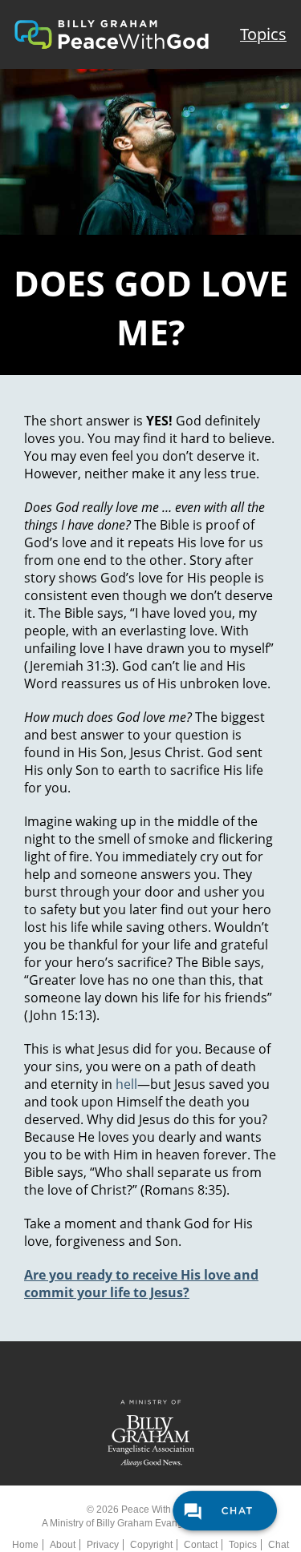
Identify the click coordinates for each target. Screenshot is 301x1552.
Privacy (103, 1544)
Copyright (151, 1544)
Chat (278, 1544)
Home (25, 1544)
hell (126, 1084)
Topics (263, 34)
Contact (201, 1544)
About (62, 1544)
